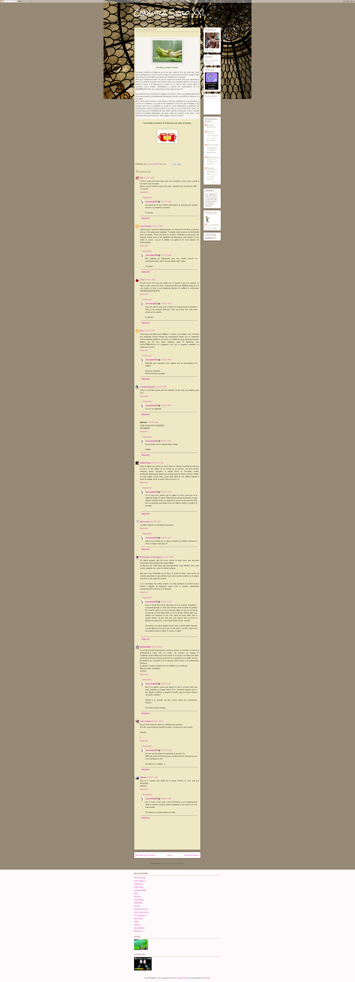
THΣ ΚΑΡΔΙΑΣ (140, 915)
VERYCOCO (138, 931)
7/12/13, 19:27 (165, 303)
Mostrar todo (215, 182)
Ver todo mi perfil (211, 228)
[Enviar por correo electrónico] (173, 164)
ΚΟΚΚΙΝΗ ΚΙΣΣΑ (141, 909)
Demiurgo (210, 131)
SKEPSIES (138, 903)
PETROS (137, 925)
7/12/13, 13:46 (157, 226)
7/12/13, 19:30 (165, 360)
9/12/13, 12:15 (165, 799)
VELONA (137, 896)
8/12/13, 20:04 (157, 721)
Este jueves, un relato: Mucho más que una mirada (213, 135)
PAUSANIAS (139, 900)
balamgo (143, 777)
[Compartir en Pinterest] (180, 164)
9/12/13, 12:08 (165, 750)
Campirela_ (211, 168)
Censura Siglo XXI (169, 12)
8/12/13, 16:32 (157, 647)
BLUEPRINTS (139, 928)
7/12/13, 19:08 (160, 387)
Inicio (169, 855)
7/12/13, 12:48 (149, 178)
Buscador (210, 125)
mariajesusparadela (147, 387)
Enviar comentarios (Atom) (173, 863)
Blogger (207, 978)
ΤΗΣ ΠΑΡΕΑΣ (139, 881)
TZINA (136, 922)
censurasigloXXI (151, 201)
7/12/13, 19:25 (165, 201)
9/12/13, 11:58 (165, 441)
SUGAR (137, 906)
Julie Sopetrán (145, 226)
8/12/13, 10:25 (157, 463)
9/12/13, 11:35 (152, 777)
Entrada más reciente (145, 855)
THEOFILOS (138, 884)
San (141, 178)
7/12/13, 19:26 (165, 255)
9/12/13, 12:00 (166, 492)
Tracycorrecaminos (213, 145)
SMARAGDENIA (140, 890)
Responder (144, 192)
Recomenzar (145, 522)
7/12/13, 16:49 (149, 331)
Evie (141, 331)
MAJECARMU (145, 647)
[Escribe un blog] (175, 164)
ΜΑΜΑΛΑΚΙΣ (140, 878)
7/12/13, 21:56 (153, 422)
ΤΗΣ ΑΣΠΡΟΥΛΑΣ (141, 912)
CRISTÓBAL (138, 887)
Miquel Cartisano (213, 157)
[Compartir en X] (177, 164)
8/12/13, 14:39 (167, 557)
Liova (142, 280)
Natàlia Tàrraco (145, 463)
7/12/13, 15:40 (150, 280)
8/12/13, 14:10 (155, 522)
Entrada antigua (191, 855)
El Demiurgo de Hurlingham (151, 557)
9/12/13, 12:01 (165, 538)
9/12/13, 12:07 (165, 684)
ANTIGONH (138, 919)
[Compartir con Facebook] (178, 164)
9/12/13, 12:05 (165, 602)
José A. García (145, 721)
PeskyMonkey (182, 978)
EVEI (136, 893)
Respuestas (147, 197)
